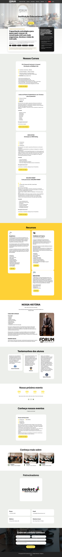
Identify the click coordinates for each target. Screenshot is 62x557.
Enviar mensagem (30, 546)
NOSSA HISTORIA (22, 1)
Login (53, 1)
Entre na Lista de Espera (23, 126)
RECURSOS (33, 1)
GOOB (31, 554)
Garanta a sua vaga (23, 169)
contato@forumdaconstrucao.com (39, 513)
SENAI (49, 1)
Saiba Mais (31, 23)
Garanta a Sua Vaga (23, 86)
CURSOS (28, 1)
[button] (2, 14)
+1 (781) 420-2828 (12, 513)
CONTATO (42, 1)
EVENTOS (37, 1)
